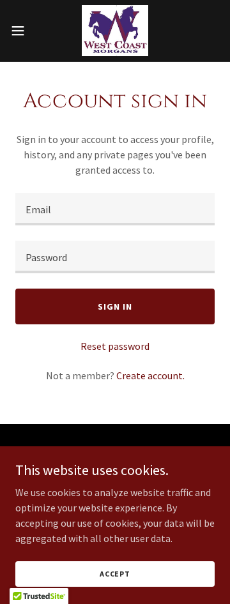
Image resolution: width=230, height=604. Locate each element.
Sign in (115, 306)
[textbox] (115, 209)
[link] (115, 30)
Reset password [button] (115, 346)
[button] (21, 30)
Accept (115, 573)
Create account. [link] (150, 375)
